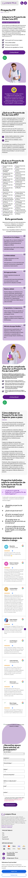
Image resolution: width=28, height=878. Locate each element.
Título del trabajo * (7, 763)
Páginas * (5, 769)
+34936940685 (11, 853)
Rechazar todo (14, 875)
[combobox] (5, 782)
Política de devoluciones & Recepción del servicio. (13, 800)
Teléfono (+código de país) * (10, 780)
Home (2, 12)
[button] (3, 629)
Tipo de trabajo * (7, 751)
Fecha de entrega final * (9, 774)
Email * (5, 786)
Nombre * (5, 792)
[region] (14, 869)
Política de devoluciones (7, 825)
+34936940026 (11, 855)
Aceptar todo (14, 871)
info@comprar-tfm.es (12, 858)
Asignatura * (6, 758)
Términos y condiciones (6, 827)
